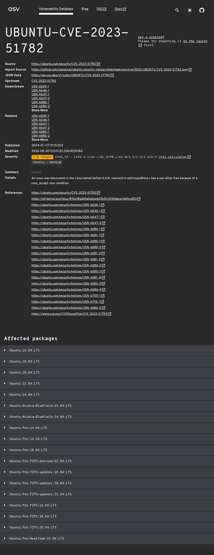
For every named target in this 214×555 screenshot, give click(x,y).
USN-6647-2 (41, 99)
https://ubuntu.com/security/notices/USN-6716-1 (66, 302)
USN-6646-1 (40, 91)
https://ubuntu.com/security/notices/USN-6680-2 (66, 248)
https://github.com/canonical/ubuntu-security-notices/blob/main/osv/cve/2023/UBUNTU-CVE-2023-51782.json (110, 70)
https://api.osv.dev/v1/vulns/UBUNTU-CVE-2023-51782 (71, 75)
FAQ (99, 9)
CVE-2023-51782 (44, 81)
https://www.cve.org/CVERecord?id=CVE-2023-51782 (69, 314)
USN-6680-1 (40, 103)
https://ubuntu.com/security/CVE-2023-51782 (64, 64)
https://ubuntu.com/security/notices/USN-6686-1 (66, 241)
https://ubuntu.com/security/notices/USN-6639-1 (66, 205)
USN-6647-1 (40, 95)
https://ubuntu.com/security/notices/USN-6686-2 (66, 266)
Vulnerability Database (56, 9)
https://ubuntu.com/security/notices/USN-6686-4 (66, 290)
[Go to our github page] (201, 10)
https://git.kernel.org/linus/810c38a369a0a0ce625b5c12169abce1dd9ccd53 (84, 199)
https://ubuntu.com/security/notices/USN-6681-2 (66, 254)
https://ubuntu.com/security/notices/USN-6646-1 (66, 211)
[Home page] (14, 10)
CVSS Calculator (173, 157)
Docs (118, 9)
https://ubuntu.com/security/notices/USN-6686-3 (66, 284)
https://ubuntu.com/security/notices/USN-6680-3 (66, 272)
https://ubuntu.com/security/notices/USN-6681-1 (66, 235)
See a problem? (151, 37)
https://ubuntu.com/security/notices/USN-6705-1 (66, 296)
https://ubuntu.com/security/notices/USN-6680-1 (66, 229)
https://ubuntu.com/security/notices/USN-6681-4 (66, 278)
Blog (85, 9)
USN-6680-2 (41, 107)
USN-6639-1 (40, 87)
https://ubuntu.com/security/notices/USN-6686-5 (66, 308)
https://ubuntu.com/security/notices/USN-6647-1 (66, 217)
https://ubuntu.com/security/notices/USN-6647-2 (66, 223)
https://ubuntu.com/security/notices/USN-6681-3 (66, 260)
